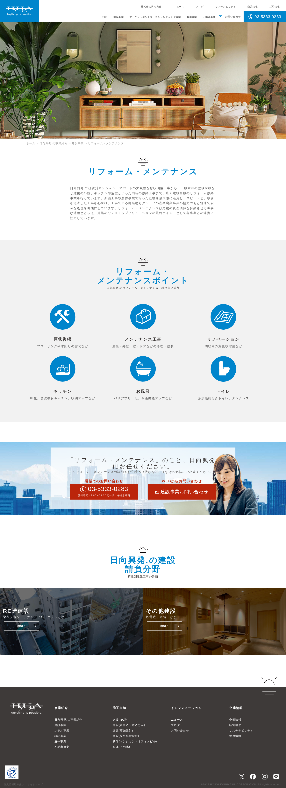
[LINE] (276, 776)
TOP (105, 17)
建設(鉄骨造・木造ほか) (129, 725)
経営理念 (235, 725)
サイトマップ (35, 784)
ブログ (200, 6)
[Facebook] (253, 776)
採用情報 (274, 6)
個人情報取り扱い (14, 784)
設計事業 (60, 735)
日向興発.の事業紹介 (53, 143)
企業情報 (252, 6)
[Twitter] (242, 776)
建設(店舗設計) (123, 730)
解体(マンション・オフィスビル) (135, 741)
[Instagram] (265, 776)
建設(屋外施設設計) (126, 735)
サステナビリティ (225, 6)
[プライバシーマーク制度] (13, 778)
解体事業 (192, 17)
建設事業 (118, 17)
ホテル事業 (61, 730)
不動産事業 (209, 17)
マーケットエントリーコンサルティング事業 (155, 17)
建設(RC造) (121, 719)
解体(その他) (121, 746)
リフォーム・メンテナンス (106, 143)
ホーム (30, 143)
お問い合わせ (180, 730)
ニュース (179, 6)
